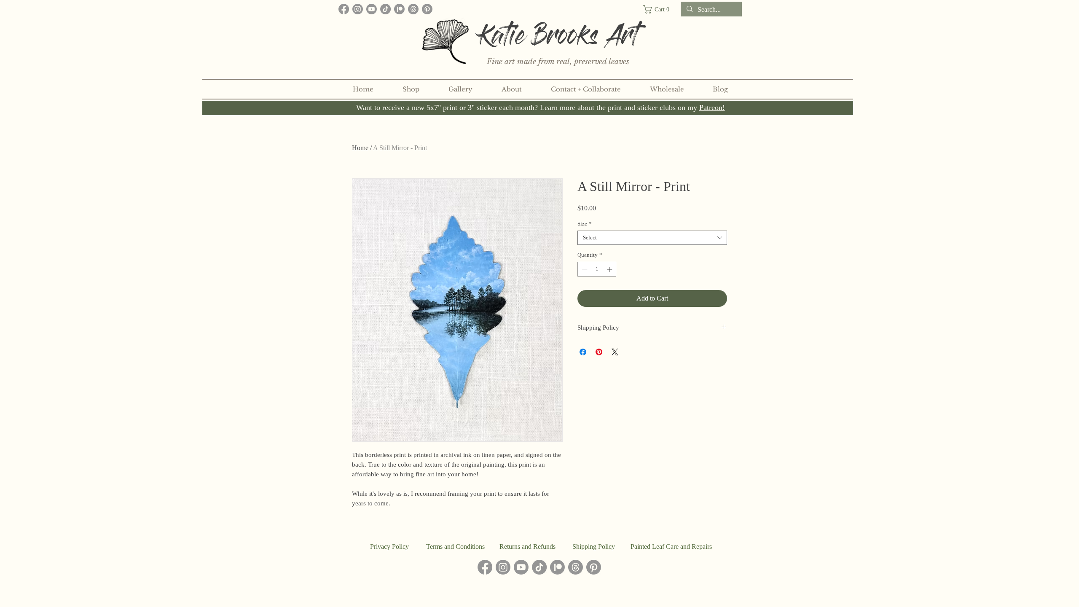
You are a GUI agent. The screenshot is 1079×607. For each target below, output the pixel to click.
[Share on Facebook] (583, 352)
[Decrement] (584, 269)
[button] (659, 9)
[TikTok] (385, 9)
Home (360, 147)
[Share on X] (615, 352)
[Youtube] (371, 9)
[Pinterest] (427, 9)
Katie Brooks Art (559, 39)
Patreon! (712, 107)
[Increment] (610, 269)
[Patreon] (399, 9)
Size (584, 223)
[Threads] (413, 9)
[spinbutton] (597, 269)
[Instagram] (357, 9)
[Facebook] (343, 9)
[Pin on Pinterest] (599, 352)
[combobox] (652, 238)
